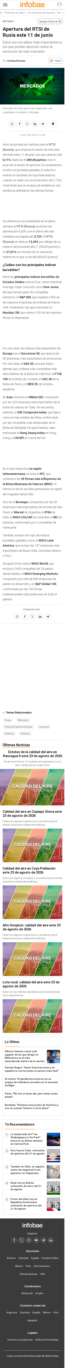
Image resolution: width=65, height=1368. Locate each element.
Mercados (23, 720)
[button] (5, 4)
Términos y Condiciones (20, 1339)
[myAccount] (59, 4)
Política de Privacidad (46, 1339)
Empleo (40, 1293)
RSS (42, 1274)
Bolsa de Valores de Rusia (18, 727)
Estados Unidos (50, 1258)
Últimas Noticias (28, 1274)
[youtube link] (36, 1240)
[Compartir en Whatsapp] (12, 124)
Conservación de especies (37, 13)
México (19, 1266)
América (11, 1258)
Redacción (27, 1293)
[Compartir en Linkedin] (35, 124)
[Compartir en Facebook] (19, 124)
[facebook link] (14, 1240)
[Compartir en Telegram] (43, 124)
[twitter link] (21, 1240)
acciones (44, 727)
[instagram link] (29, 1240)
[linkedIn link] (51, 1240)
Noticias (8, 21)
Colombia (23, 1258)
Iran (55, 13)
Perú (28, 1266)
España (35, 1258)
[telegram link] (43, 1240)
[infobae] (32, 4)
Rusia (8, 720)
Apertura (9, 733)
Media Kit (33, 1320)
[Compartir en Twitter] (27, 124)
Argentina (11, 1312)
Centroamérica (42, 1266)
